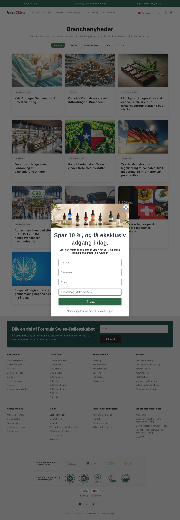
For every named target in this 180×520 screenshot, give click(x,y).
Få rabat (90, 301)
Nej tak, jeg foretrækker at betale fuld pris (90, 311)
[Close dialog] (126, 207)
